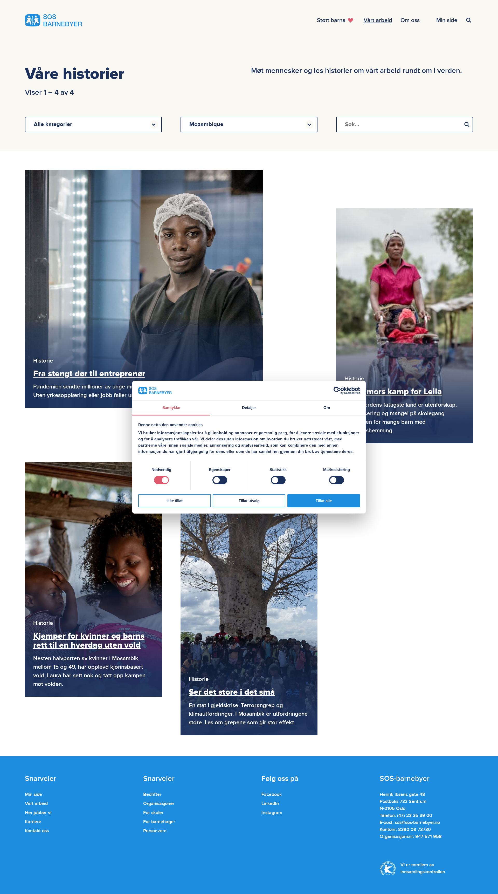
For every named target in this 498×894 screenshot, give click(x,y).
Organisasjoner (158, 803)
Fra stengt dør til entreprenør (89, 374)
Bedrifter (152, 794)
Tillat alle (324, 501)
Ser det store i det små (232, 692)
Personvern (155, 831)
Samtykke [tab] (171, 407)
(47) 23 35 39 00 (414, 815)
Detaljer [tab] (249, 407)
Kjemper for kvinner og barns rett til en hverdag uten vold (88, 640)
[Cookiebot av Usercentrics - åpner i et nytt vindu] (337, 390)
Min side (33, 794)
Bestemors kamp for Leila (393, 392)
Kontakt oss (37, 831)
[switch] (219, 480)
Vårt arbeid (36, 803)
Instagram (271, 812)
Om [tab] (326, 407)
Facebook (271, 794)
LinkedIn (270, 803)
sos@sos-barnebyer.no (417, 822)
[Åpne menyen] (469, 20)
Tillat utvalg (249, 501)
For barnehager (159, 821)
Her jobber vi (38, 812)
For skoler (153, 812)
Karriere (33, 821)
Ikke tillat (175, 501)
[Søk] (467, 124)
